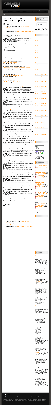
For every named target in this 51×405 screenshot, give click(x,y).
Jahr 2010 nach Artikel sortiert (40, 83)
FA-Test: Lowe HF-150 (40, 186)
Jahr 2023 (36, 45)
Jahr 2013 (36, 69)
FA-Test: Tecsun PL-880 (40, 207)
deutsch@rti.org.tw (38, 281)
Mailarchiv (10, 11)
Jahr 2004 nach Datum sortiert (40, 110)
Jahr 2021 (36, 50)
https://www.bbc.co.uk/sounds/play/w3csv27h (13, 81)
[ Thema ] (22, 31)
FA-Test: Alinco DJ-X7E (40, 176)
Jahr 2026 (36, 38)
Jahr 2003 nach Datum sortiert (40, 115)
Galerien (46, 11)
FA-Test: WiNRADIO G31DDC (41, 167)
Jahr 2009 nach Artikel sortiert (40, 88)
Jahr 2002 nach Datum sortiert (40, 120)
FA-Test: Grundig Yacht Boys (41, 193)
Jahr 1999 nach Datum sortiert (40, 134)
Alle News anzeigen (38, 388)
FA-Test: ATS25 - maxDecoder (41, 165)
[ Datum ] (18, 31)
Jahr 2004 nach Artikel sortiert (40, 112)
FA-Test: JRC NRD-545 (40, 206)
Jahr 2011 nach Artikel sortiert (40, 76)
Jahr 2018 (36, 57)
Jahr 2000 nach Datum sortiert (40, 129)
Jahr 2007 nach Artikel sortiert (40, 96)
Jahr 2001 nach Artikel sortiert (40, 127)
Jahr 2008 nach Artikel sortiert (40, 91)
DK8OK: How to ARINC (40, 187)
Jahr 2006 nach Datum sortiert (40, 103)
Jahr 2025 (36, 40)
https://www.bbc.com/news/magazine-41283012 (13, 75)
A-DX (5, 11)
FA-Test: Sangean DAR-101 (41, 203)
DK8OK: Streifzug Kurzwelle (41, 173)
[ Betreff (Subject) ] (27, 31)
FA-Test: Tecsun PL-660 (40, 192)
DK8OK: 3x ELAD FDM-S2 (40, 172)
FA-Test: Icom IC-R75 (40, 181)
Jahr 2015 (36, 64)
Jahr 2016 (36, 62)
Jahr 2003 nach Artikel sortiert (40, 117)
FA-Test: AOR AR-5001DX (40, 191)
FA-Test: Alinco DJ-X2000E (40, 188)
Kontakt (5, 14)
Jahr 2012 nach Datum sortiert (40, 74)
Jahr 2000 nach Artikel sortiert (40, 132)
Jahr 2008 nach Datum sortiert (40, 93)
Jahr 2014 (36, 67)
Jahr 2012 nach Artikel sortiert (40, 71)
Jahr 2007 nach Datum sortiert (40, 98)
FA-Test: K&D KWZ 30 (40, 196)
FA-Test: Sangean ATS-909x (41, 198)
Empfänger (39, 11)
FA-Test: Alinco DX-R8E (40, 175)
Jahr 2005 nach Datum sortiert (40, 108)
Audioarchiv (25, 11)
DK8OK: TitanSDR (39, 184)
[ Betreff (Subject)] (27, 226)
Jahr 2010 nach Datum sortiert (40, 81)
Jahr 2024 (36, 43)
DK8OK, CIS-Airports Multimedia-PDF (39, 183)
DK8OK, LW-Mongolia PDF (41, 177)
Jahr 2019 (36, 55)
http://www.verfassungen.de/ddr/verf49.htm (13, 86)
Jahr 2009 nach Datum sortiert (40, 86)
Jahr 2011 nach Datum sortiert (40, 79)
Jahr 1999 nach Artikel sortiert (40, 137)
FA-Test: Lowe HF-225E (40, 185)
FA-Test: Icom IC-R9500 (40, 205)
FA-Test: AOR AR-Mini (40, 195)
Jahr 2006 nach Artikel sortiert (40, 100)
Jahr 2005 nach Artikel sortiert (40, 105)
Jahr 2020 (36, 52)
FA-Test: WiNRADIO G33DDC (41, 170)
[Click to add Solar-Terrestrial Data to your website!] (40, 158)
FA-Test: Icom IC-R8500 (40, 197)
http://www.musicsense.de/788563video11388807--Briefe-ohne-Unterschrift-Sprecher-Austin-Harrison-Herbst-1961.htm (17, 68)
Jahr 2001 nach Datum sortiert (40, 124)
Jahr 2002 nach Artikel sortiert (40, 122)
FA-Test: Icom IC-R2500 (40, 180)
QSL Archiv (32, 11)
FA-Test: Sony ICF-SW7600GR (41, 201)
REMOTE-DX (17, 11)
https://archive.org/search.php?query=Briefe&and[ (10, 58)
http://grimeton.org (41, 365)
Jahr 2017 (36, 59)
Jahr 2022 (36, 47)
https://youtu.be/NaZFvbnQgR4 (10, 62)
